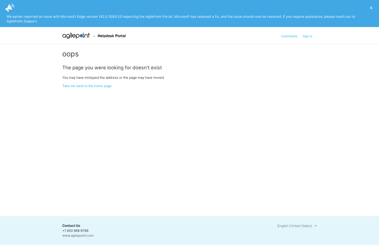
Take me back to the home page (87, 86)
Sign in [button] (307, 36)
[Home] (94, 38)
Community (289, 36)
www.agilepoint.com (78, 235)
